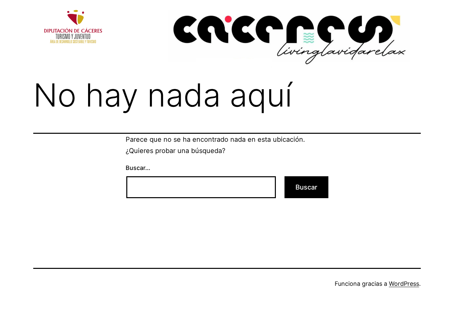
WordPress (404, 283)
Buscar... (138, 167)
